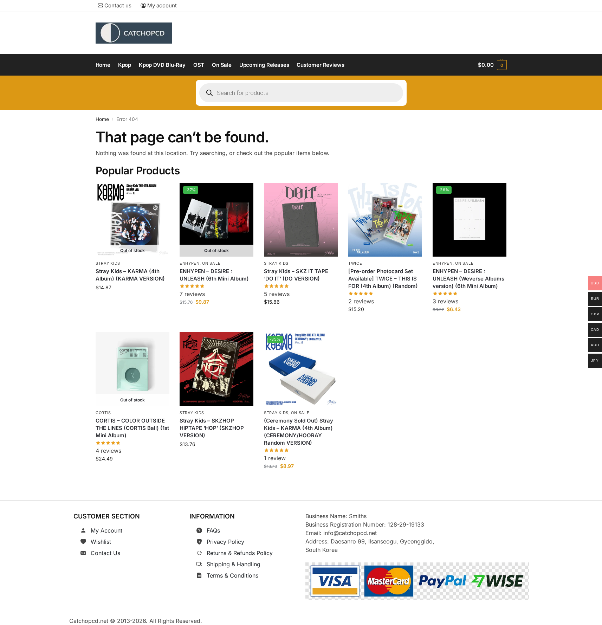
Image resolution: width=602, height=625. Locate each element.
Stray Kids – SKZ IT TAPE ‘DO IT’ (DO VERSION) (296, 275)
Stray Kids (108, 263)
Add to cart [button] (301, 318)
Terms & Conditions (232, 575)
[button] (492, 65)
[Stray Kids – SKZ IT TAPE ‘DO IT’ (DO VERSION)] (301, 220)
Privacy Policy (225, 541)
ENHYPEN (190, 263)
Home (102, 119)
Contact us (117, 5)
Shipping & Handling (233, 564)
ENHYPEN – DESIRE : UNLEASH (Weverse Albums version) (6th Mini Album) (468, 278)
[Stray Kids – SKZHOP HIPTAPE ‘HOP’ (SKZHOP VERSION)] (216, 369)
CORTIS (103, 412)
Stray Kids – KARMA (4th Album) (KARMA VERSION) (130, 275)
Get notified (132, 303)
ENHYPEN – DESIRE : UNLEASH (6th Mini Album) (214, 275)
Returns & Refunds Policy (240, 552)
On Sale (211, 263)
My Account (106, 530)
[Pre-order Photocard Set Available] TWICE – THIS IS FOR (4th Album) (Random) (383, 278)
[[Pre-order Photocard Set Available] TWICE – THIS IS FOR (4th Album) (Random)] (385, 220)
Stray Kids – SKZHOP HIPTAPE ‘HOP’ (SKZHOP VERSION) (212, 428)
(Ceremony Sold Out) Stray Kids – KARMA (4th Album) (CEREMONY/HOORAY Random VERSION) (298, 432)
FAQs (213, 530)
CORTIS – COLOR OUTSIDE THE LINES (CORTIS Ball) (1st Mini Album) (132, 428)
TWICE (355, 263)
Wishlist (101, 541)
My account (161, 5)
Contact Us (105, 552)
